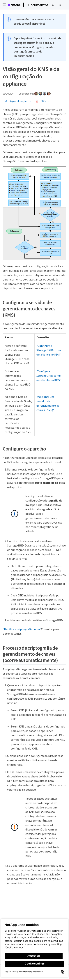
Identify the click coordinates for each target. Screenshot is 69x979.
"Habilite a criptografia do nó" (22, 629)
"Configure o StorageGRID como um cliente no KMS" (48, 350)
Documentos (38, 5)
